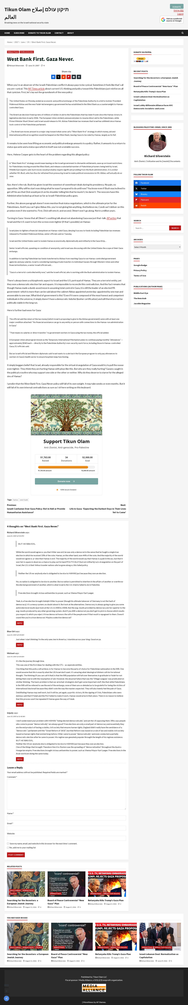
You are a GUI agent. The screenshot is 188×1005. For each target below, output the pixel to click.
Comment (12, 777)
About (70, 33)
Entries (179, 10)
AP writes (111, 218)
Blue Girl (11, 631)
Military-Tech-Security (111, 893)
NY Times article (36, 88)
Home (7, 33)
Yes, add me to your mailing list (22, 847)
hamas (15, 500)
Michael (10, 653)
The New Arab (140, 298)
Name (10, 813)
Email (10, 823)
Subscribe (19, 33)
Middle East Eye (141, 293)
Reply (19, 623)
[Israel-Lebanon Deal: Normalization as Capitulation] (160, 937)
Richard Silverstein (16, 65)
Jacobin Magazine (142, 303)
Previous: (36, 509)
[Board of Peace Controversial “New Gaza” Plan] (67, 884)
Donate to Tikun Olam (39, 33)
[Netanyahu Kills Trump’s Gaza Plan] (107, 884)
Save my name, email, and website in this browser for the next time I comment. (43, 843)
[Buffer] (79, 77)
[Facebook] (53, 77)
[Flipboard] (69, 77)
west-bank (24, 500)
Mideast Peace (13, 52)
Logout (180, 13)
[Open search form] (183, 32)
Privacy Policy (140, 270)
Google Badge (140, 265)
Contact (59, 33)
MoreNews (88, 1002)
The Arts (13, 893)
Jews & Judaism (15, 890)
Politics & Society (26, 52)
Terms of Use (140, 275)
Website (11, 833)
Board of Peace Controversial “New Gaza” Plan (156, 86)
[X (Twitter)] (58, 77)
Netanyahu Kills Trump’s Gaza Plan (106, 900)
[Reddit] (63, 77)
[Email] (74, 77)
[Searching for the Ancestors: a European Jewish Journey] (26, 884)
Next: (98, 509)
